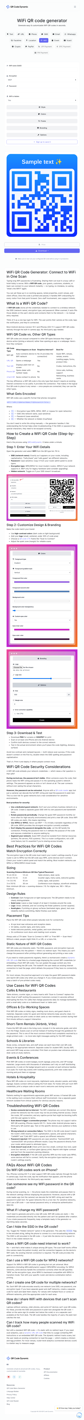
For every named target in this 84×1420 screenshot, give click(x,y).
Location (32, 40)
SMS (46, 34)
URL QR (10, 360)
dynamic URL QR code (33, 1333)
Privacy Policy (12, 1394)
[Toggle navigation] (75, 7)
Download (42, 251)
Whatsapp (71, 34)
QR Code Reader (13, 1401)
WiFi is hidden (14, 96)
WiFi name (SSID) (15, 66)
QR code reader (61, 790)
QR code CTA (25, 539)
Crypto (17, 46)
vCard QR (11, 377)
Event (56, 40)
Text (11, 34)
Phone (34, 34)
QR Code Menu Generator (16, 1388)
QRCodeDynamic (35, 442)
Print (43, 245)
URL (22, 34)
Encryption (13, 76)
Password (12, 86)
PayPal (30, 46)
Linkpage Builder (13, 1391)
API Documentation (50, 1372)
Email (57, 34)
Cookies (46, 1378)
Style (43, 107)
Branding (43, 128)
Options (43, 135)
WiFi (45, 40)
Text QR (10, 366)
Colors (43, 114)
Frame (43, 121)
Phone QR (11, 371)
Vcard (68, 40)
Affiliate (46, 1375)
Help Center (11, 1398)
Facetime (17, 40)
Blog (8, 1404)
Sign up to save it (43, 142)
